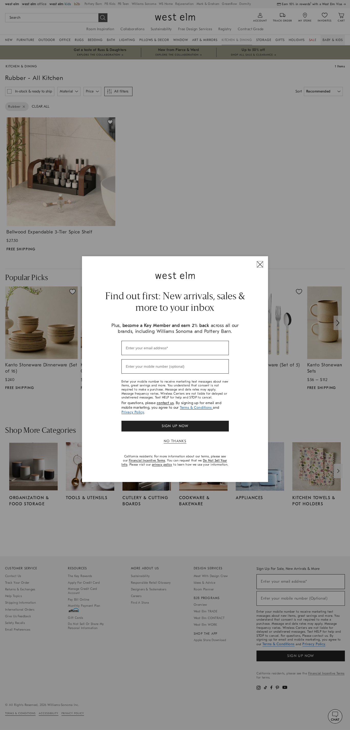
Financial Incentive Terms (147, 460)
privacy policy (162, 464)
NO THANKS (175, 441)
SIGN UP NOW (175, 426)
